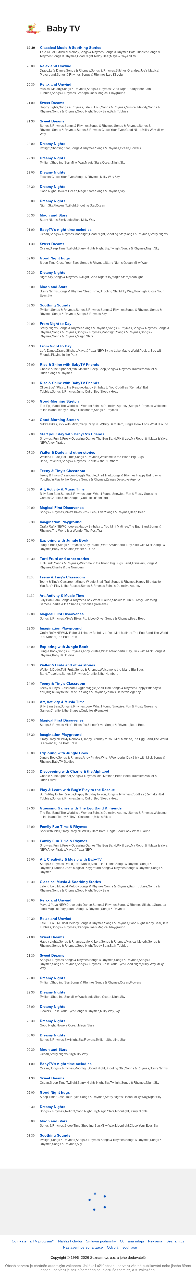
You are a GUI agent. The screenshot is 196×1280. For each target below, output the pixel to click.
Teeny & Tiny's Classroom (62, 471)
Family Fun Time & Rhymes (63, 827)
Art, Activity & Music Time (62, 489)
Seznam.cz (175, 1241)
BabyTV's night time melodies (66, 229)
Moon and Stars (53, 215)
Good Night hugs (55, 258)
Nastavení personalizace (83, 1247)
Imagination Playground (61, 522)
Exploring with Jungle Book (64, 540)
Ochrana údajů (132, 1241)
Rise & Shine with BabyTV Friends (69, 364)
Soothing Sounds (55, 305)
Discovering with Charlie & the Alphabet (74, 771)
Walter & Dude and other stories (67, 452)
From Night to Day (55, 324)
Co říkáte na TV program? (33, 1241)
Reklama (155, 1241)
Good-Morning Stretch (59, 401)
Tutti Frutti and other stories (64, 559)
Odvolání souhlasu (122, 1247)
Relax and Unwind (55, 66)
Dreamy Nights (52, 144)
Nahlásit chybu (70, 1241)
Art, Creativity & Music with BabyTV (71, 859)
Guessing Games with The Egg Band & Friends (81, 808)
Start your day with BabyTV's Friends (72, 434)
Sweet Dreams (52, 103)
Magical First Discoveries (62, 508)
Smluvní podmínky (101, 1241)
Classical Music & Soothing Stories (70, 47)
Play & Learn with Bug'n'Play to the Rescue (77, 790)
